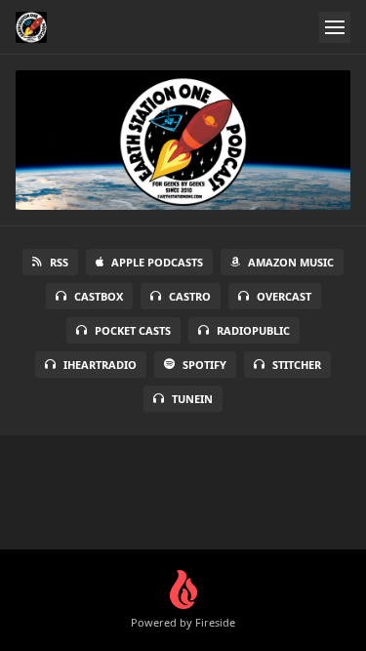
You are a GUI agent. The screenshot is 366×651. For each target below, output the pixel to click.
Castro (190, 296)
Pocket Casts (133, 330)
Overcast (284, 296)
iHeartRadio (100, 364)
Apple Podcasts (157, 262)
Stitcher (296, 364)
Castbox (98, 296)
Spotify (204, 364)
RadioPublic (253, 330)
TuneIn (192, 398)
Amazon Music (291, 262)
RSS (59, 262)
